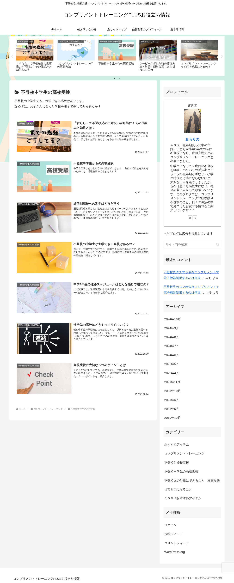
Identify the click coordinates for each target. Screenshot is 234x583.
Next (222, 56)
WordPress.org (174, 552)
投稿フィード (173, 534)
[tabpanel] (34, 55)
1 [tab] (114, 78)
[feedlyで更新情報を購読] (190, 217)
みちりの (192, 139)
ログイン (170, 525)
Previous (12, 56)
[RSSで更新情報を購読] (195, 217)
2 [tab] (119, 78)
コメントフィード (176, 543)
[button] (218, 244)
